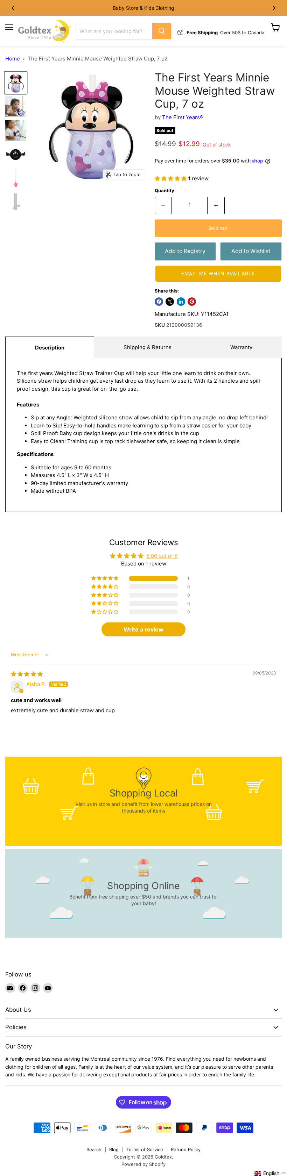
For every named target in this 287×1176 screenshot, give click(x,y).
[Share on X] (170, 301)
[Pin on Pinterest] (192, 301)
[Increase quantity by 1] (216, 205)
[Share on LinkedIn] (181, 301)
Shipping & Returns (148, 347)
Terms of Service (144, 1149)
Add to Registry (185, 251)
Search (94, 1149)
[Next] (273, 8)
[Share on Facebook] (159, 301)
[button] (171, 178)
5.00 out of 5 (161, 556)
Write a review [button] (143, 629)
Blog (114, 1149)
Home (12, 59)
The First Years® (182, 117)
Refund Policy (186, 1149)
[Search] (161, 31)
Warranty (241, 347)
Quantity (164, 190)
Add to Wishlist (251, 251)
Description (49, 347)
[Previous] (13, 8)
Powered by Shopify (143, 1164)
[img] (27, 674)
